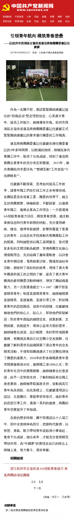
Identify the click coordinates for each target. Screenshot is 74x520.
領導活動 (19, 21)
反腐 (29, 21)
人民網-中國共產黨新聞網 (51, 52)
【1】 (33, 482)
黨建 (44, 16)
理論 (36, 16)
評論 (36, 21)
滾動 (60, 21)
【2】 (41, 482)
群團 (52, 16)
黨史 (44, 21)
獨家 (60, 16)
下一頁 (37, 488)
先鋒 (52, 21)
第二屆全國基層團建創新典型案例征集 (27, 510)
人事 (29, 16)
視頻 (67, 16)
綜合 (67, 21)
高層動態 (7, 16)
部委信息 (7, 21)
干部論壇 (19, 16)
